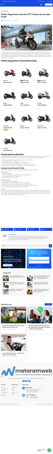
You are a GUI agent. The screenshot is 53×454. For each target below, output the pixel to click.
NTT (34, 53)
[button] (41, 4)
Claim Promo (7, 265)
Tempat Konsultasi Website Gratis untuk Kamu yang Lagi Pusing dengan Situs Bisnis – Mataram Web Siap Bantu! (42, 277)
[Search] (50, 245)
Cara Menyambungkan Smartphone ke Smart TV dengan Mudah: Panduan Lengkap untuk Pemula (41, 290)
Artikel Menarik (4, 11)
